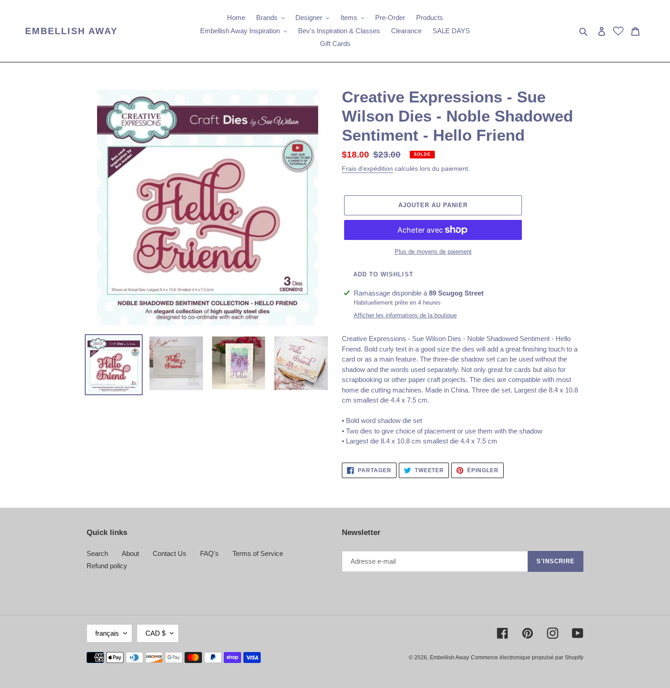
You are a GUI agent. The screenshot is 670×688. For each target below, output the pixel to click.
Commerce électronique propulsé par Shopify (527, 657)
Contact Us (169, 553)
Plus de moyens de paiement (433, 251)
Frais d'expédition (367, 168)
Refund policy (107, 566)
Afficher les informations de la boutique (405, 315)
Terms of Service (257, 553)
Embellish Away (71, 31)
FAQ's (209, 553)
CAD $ (155, 633)
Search (97, 553)
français (107, 633)
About (130, 553)
